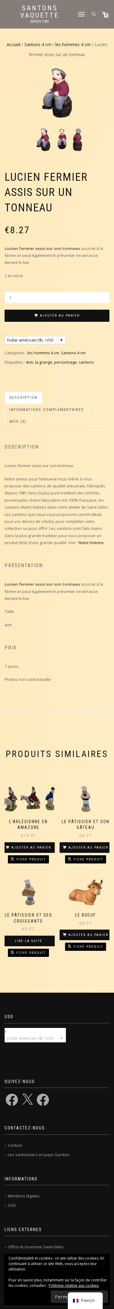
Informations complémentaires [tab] (46, 409)
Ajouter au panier (60, 316)
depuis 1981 (39, 21)
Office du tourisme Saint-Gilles (36, 1247)
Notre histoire (91, 542)
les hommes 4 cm (73, 44)
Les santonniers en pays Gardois (38, 1154)
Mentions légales (24, 1196)
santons (86, 362)
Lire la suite (28, 941)
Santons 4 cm (37, 44)
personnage (65, 362)
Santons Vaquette (39, 12)
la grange (43, 362)
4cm (29, 362)
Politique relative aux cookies (74, 1285)
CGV (12, 1205)
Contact (15, 1145)
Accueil (13, 44)
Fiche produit (31, 859)
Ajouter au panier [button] (31, 848)
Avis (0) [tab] (17, 421)
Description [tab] (23, 397)
